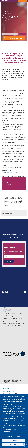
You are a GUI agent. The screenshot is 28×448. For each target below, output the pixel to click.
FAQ (4, 234)
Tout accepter (13, 444)
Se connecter (22, 0)
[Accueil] (11, 16)
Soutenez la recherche (15, 38)
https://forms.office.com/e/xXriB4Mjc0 (14, 183)
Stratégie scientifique (8, 391)
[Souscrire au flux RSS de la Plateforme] (24, 292)
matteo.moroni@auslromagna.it (10, 172)
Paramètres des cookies (13, 436)
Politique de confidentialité (9, 429)
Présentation (6, 388)
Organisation (6, 390)
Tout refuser (13, 440)
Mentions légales (12, 234)
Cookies (16, 237)
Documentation (6, 431)
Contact (21, 234)
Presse (10, 237)
